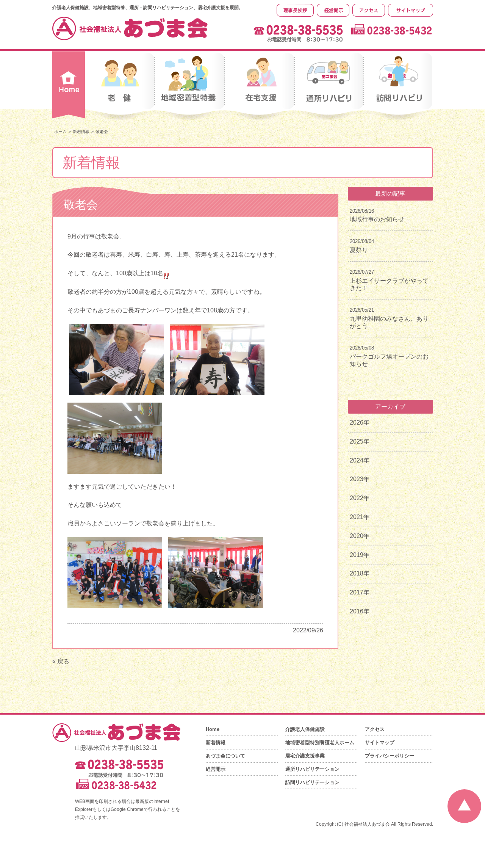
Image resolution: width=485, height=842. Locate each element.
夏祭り (359, 250)
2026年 (359, 422)
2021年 (359, 517)
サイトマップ (379, 742)
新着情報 (81, 131)
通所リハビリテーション (312, 769)
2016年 (359, 611)
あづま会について (225, 756)
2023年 (359, 479)
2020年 (359, 536)
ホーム (60, 131)
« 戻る (60, 661)
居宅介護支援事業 (305, 756)
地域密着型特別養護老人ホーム (319, 742)
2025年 (359, 441)
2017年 (359, 592)
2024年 (359, 460)
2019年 (359, 555)
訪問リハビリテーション (312, 782)
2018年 (359, 573)
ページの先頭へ (464, 806)
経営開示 (215, 769)
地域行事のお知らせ (377, 219)
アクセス (375, 729)
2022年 (359, 498)
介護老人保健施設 (305, 729)
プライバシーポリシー (389, 756)
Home (212, 729)
